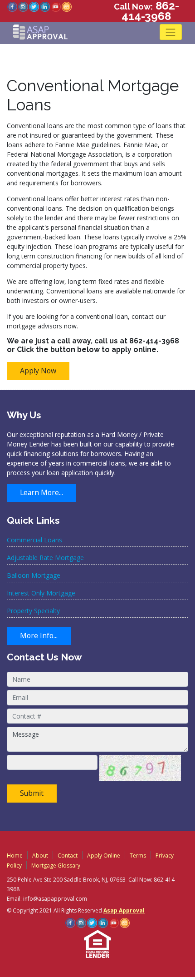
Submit (32, 793)
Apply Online (103, 855)
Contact (68, 855)
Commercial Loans (34, 540)
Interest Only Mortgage (41, 593)
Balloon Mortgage (33, 575)
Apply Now (38, 371)
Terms (138, 855)
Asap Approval (124, 910)
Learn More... (41, 492)
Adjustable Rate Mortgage (45, 557)
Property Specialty (33, 610)
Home (15, 855)
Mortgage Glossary (55, 865)
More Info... (39, 635)
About (40, 855)
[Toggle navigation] (171, 32)
